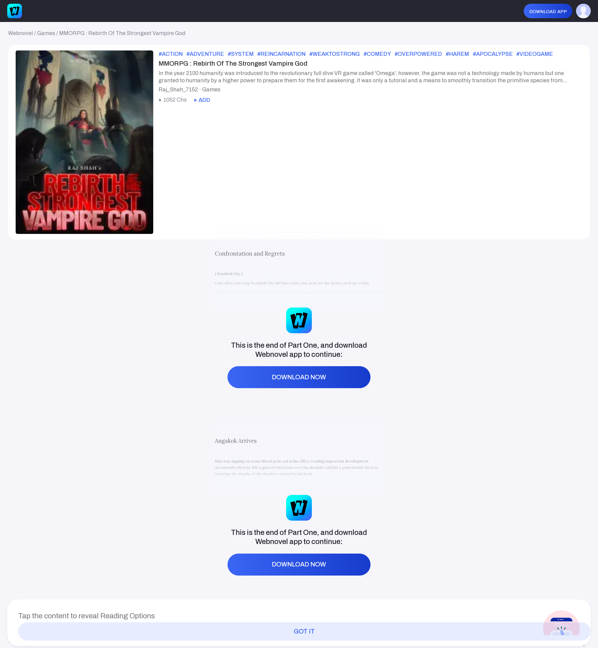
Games (46, 33)
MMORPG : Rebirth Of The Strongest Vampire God (122, 33)
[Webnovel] (14, 11)
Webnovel (20, 33)
